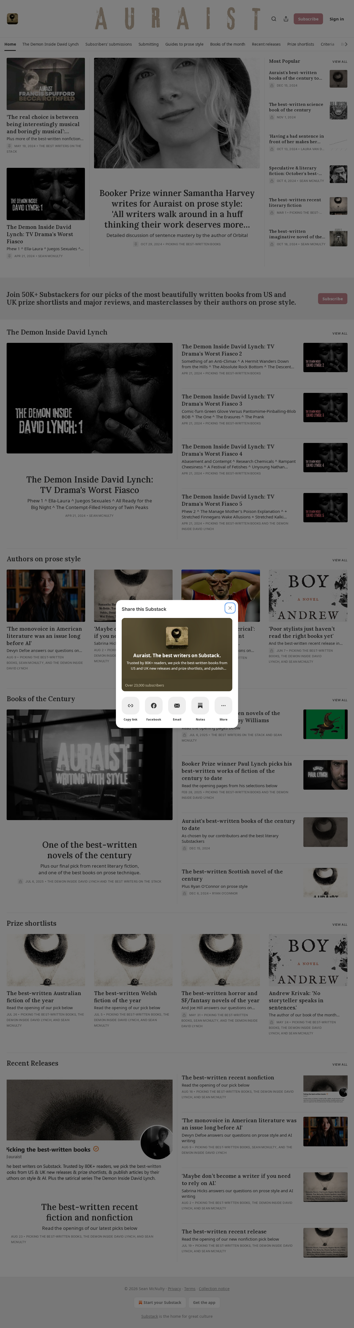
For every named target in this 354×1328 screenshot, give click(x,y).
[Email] (177, 705)
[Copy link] (130, 705)
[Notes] (200, 705)
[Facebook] (154, 705)
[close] (230, 608)
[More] (223, 705)
